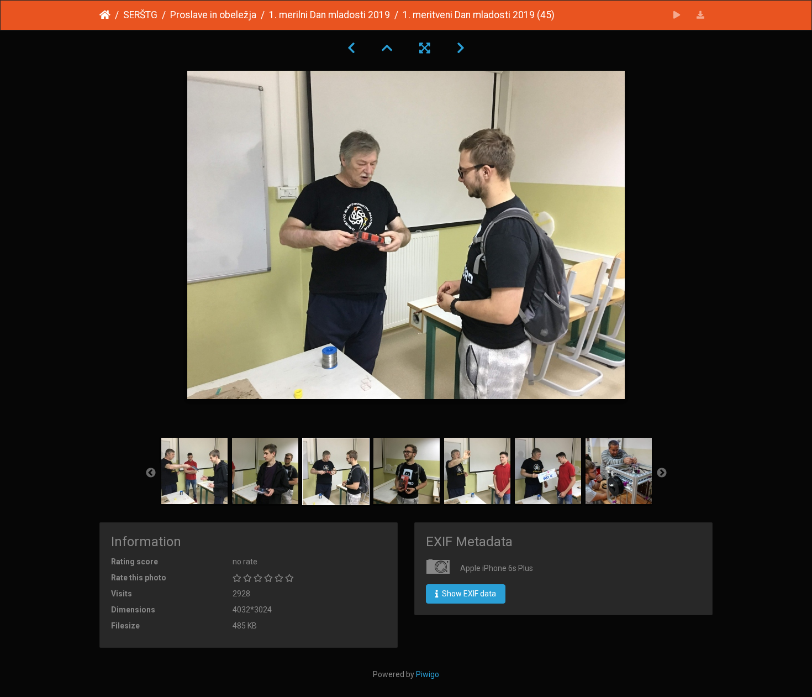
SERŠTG (140, 14)
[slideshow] (677, 15)
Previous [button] (150, 473)
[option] (194, 471)
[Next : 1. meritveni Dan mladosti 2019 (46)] (461, 48)
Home (104, 15)
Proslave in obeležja (213, 14)
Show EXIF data (468, 593)
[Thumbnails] (387, 48)
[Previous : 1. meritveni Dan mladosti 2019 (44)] (351, 48)
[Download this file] (701, 15)
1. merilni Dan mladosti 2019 (329, 14)
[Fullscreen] (425, 48)
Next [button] (661, 473)
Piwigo (427, 674)
